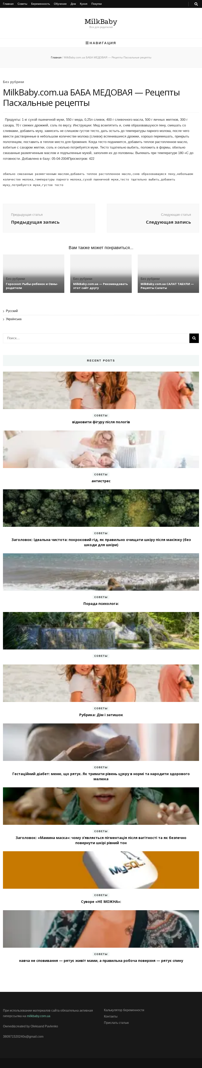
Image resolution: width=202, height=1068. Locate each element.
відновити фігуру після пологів (101, 422)
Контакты (111, 1016)
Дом (73, 3)
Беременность (40, 3)
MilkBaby (101, 21)
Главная (8, 3)
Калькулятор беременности (124, 1010)
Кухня (83, 3)
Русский (12, 311)
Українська (14, 319)
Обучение (60, 3)
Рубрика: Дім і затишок (101, 714)
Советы (22, 3)
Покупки (96, 3)
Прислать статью (116, 1022)
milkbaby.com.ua (38, 1016)
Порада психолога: (101, 603)
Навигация (103, 43)
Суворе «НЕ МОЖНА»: (101, 901)
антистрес (101, 480)
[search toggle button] (196, 4)
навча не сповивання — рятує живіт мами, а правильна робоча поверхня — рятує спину (101, 960)
